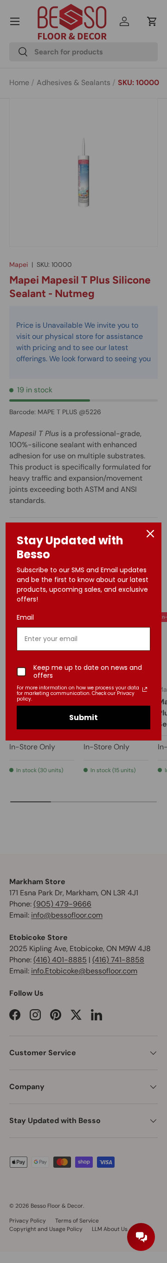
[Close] (150, 533)
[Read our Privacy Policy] (144, 689)
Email (25, 617)
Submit (83, 717)
